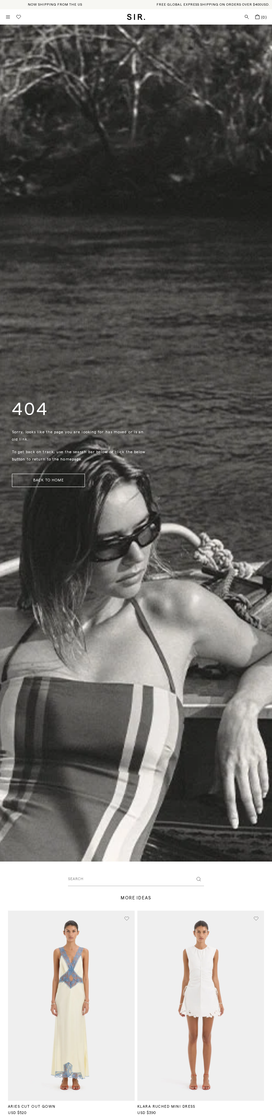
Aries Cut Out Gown (32, 1106)
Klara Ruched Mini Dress (166, 1106)
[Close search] (198, 879)
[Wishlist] (18, 17)
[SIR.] (136, 17)
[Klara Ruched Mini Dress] (200, 1006)
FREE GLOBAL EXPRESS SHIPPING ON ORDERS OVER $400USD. (213, 4)
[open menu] (8, 17)
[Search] (246, 17)
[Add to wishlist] (126, 918)
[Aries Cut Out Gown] (71, 1006)
